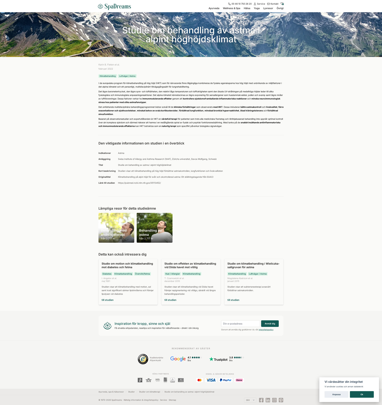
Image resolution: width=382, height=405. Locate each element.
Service (163, 400)
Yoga (257, 8)
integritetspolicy (266, 329)
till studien (108, 299)
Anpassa (336, 394)
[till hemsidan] (115, 5)
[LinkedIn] (267, 400)
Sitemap (172, 400)
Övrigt (280, 8)
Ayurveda (214, 8)
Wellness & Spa (231, 8)
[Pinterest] (281, 400)
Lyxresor (268, 8)
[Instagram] (274, 400)
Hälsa (247, 8)
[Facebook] (261, 400)
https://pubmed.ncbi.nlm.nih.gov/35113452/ (139, 183)
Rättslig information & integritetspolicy (141, 400)
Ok (362, 394)
